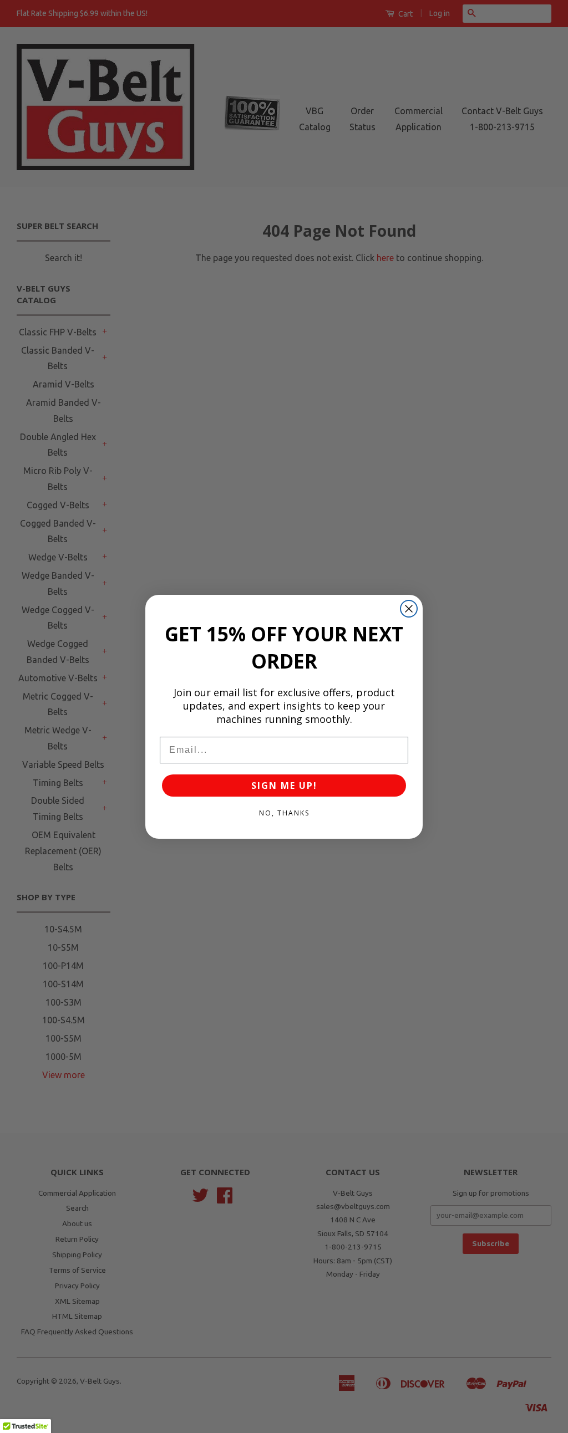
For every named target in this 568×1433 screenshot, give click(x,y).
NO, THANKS (284, 813)
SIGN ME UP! (284, 785)
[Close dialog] (408, 608)
